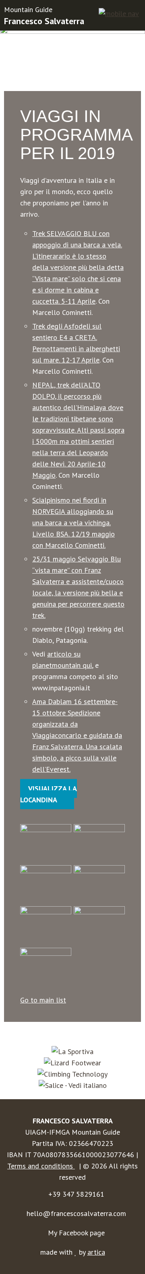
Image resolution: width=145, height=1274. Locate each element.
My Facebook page (76, 1232)
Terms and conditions (41, 1165)
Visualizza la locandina (48, 794)
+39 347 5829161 (76, 1194)
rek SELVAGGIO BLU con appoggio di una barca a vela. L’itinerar (77, 245)
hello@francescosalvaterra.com (76, 1213)
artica (96, 1252)
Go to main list (43, 1000)
